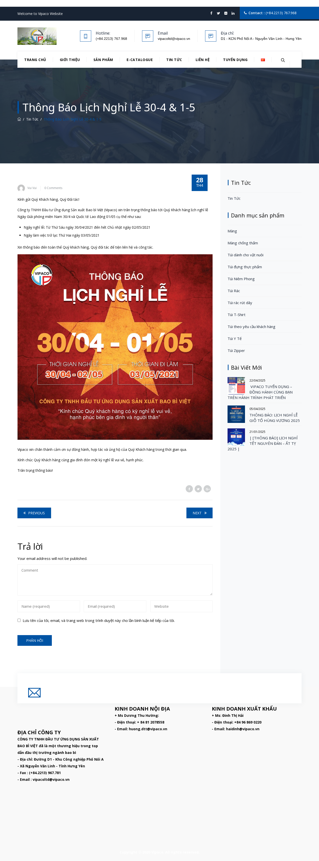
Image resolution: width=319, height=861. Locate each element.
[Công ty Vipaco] (37, 36)
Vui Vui (32, 188)
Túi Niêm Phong (241, 278)
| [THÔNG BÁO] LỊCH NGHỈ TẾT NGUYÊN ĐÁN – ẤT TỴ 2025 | (263, 443)
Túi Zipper (236, 350)
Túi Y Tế (234, 338)
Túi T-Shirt (236, 314)
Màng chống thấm (243, 242)
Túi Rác (234, 290)
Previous (36, 513)
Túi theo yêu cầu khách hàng (251, 326)
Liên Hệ (203, 59)
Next (197, 513)
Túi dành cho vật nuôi (245, 254)
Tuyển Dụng (235, 59)
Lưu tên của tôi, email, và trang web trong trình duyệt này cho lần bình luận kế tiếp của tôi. (99, 620)
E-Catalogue (140, 59)
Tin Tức (174, 59)
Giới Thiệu (70, 59)
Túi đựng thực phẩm (245, 266)
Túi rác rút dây (240, 302)
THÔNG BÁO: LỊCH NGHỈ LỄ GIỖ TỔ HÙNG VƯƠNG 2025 (274, 417)
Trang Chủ (35, 59)
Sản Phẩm (103, 59)
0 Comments (53, 188)
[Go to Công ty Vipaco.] (19, 119)
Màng (232, 230)
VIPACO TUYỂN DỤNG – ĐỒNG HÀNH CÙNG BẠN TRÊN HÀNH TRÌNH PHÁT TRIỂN (260, 392)
